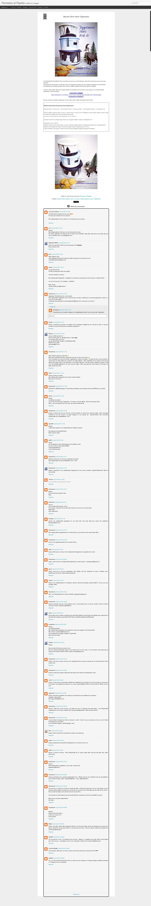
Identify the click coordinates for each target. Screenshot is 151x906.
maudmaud (51, 624)
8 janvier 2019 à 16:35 (58, 333)
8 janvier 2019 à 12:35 (64, 211)
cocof (49, 680)
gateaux (87, 199)
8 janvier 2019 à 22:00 (61, 559)
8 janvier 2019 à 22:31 (57, 613)
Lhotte (50, 580)
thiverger (50, 518)
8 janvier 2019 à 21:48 (59, 518)
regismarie (51, 693)
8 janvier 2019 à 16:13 (58, 267)
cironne (50, 479)
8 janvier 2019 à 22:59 (60, 693)
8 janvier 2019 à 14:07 (56, 228)
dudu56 (50, 837)
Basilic (50, 823)
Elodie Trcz (51, 502)
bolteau (50, 322)
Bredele (68, 199)
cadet (49, 750)
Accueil (13, 7)
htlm (49, 730)
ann (49, 228)
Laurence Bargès (52, 848)
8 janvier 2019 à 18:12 (61, 468)
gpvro (50, 569)
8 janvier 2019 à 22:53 (57, 680)
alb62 (49, 440)
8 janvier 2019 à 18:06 (61, 410)
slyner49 (50, 423)
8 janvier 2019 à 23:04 (61, 706)
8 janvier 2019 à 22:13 (58, 580)
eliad (49, 549)
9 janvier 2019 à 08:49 (63, 848)
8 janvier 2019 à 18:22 (58, 479)
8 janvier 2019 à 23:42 (57, 750)
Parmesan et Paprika (85, 196)
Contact (46, 7)
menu (49, 613)
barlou (50, 396)
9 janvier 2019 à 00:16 (61, 761)
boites (63, 199)
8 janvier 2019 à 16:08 (57, 254)
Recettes (19, 7)
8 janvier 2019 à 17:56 (57, 373)
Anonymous (51, 293)
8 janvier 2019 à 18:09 (57, 440)
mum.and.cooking (53, 211)
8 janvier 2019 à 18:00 (58, 396)
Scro (49, 254)
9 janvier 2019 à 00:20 (61, 774)
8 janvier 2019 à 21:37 (60, 502)
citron (72, 199)
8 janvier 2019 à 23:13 (61, 717)
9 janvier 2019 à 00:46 (61, 786)
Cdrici (50, 373)
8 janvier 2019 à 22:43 (61, 658)
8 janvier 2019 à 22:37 (58, 642)
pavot (91, 199)
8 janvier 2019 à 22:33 (60, 624)
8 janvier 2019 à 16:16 (61, 293)
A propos (40, 7)
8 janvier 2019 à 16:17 (65, 309)
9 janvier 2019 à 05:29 (61, 807)
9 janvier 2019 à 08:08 (58, 823)
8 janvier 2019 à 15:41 (64, 242)
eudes (50, 740)
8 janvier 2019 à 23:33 (57, 740)
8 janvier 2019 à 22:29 (61, 591)
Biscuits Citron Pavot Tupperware (76, 16)
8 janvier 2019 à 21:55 (61, 539)
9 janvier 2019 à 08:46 (58, 837)
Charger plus (76, 894)
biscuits (59, 199)
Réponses (52, 306)
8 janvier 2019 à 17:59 (61, 386)
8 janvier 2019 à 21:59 (57, 549)
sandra (50, 267)
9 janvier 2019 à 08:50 (58, 858)
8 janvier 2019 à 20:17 (61, 489)
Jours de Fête (32, 7)
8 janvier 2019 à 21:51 (61, 530)
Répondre (50, 223)
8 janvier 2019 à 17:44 (61, 351)
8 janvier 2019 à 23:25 (57, 730)
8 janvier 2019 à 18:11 (61, 456)
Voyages (25, 7)
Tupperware (97, 199)
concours (76, 199)
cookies (82, 199)
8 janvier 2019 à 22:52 (61, 670)
